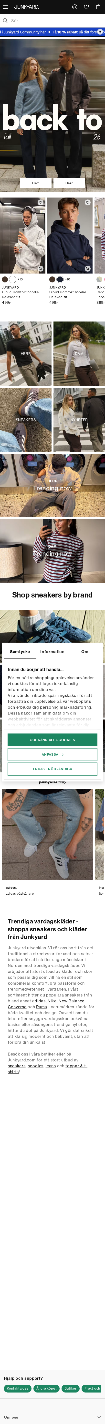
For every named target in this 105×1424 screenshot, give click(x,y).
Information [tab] (52, 651)
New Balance (71, 1000)
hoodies (35, 1065)
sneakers (17, 1065)
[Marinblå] (60, 279)
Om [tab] (84, 651)
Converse (17, 1006)
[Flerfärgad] (99, 279)
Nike (52, 1000)
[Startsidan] (27, 7)
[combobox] (56, 20)
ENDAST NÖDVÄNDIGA (52, 769)
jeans (50, 1065)
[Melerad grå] (13, 279)
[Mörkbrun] (5, 279)
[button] (18, 1389)
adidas (38, 1000)
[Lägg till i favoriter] (40, 202)
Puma (41, 1006)
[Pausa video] (100, 32)
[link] (75, 7)
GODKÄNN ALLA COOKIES (52, 740)
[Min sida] (75, 7)
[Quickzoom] (40, 269)
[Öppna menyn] (6, 7)
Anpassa (50, 754)
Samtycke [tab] (20, 651)
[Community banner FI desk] (52, 32)
